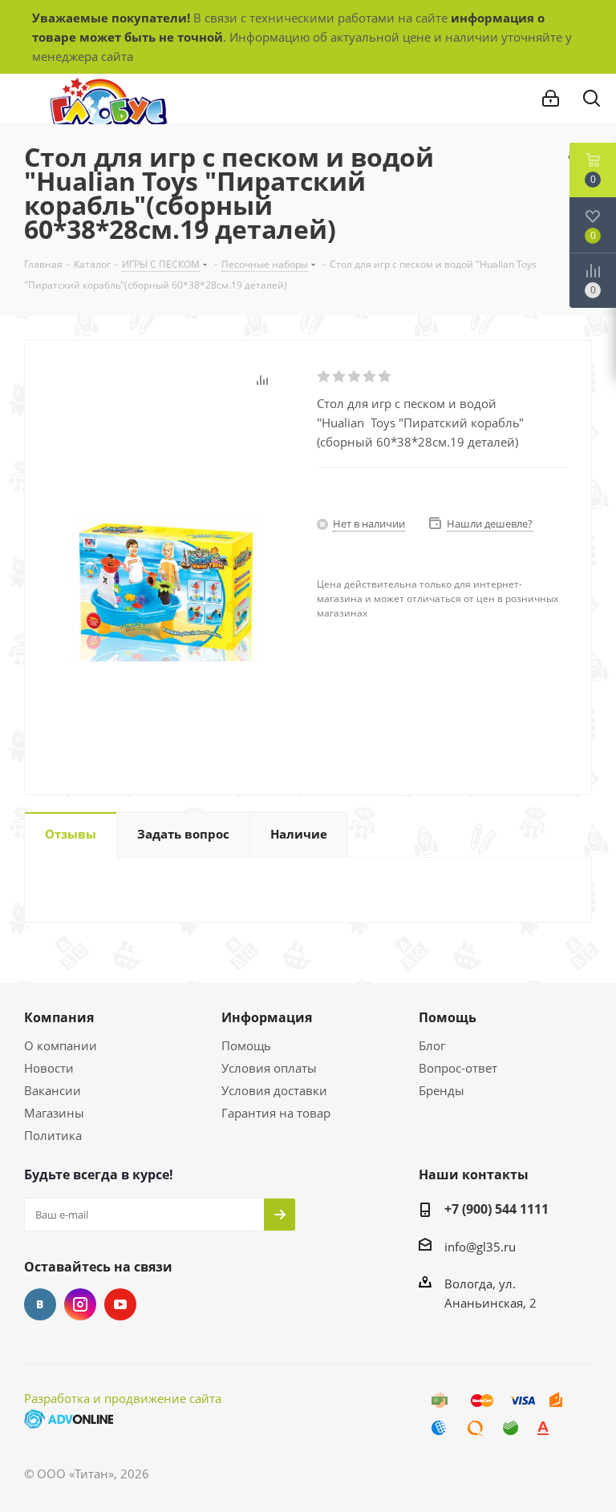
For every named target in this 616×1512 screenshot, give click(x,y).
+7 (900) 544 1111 (496, 1209)
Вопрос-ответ (458, 1068)
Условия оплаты (269, 1068)
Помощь (246, 1045)
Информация (266, 1017)
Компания (59, 1017)
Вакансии (52, 1090)
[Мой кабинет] (550, 99)
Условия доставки (274, 1090)
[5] (385, 376)
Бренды (441, 1090)
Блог (432, 1045)
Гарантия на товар (275, 1113)
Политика (53, 1135)
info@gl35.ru (480, 1247)
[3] (355, 376)
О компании (60, 1045)
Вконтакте (40, 1304)
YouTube (120, 1304)
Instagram (80, 1304)
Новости (49, 1068)
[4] (370, 376)
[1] (324, 376)
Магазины (54, 1113)
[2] (339, 376)
